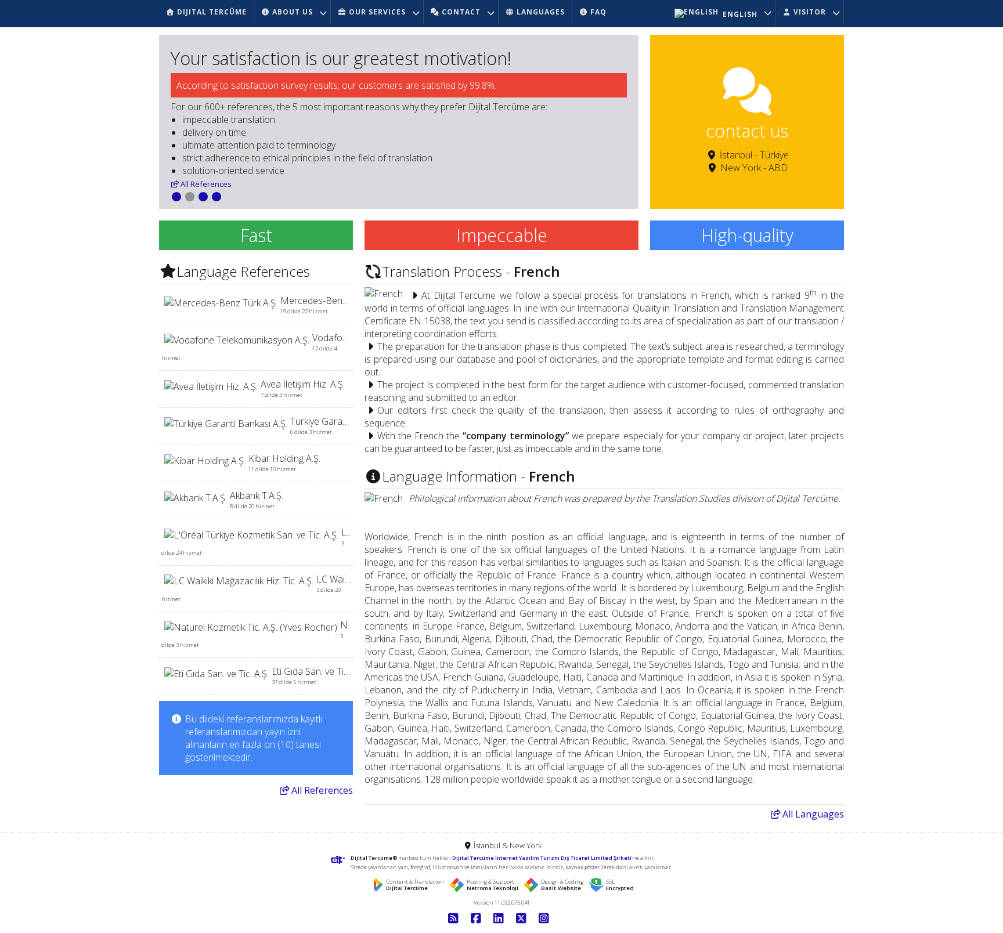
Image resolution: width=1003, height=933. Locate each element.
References (206, 184)
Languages (813, 814)
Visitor (808, 12)
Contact (460, 12)
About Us (291, 12)
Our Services (376, 12)
